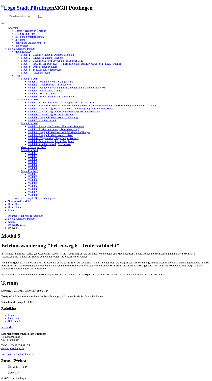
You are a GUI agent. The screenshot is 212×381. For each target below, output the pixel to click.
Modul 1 (32, 153)
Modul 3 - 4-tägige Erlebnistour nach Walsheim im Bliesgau (59, 132)
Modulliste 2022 (29, 123)
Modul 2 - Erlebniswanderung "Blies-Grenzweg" (53, 129)
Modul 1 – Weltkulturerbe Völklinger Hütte (50, 81)
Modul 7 (32, 192)
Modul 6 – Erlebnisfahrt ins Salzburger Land (51, 96)
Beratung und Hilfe (25, 33)
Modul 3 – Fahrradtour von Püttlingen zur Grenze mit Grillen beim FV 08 (66, 87)
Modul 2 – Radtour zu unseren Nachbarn (42, 57)
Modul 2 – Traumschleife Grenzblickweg (49, 84)
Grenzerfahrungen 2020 (33, 147)
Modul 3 (32, 159)
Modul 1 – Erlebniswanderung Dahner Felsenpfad (47, 54)
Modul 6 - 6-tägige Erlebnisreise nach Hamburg (53, 117)
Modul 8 (32, 195)
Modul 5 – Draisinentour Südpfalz (39, 66)
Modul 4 (32, 162)
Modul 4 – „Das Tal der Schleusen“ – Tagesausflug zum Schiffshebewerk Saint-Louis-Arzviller (71, 63)
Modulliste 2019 (29, 150)
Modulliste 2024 (29, 78)
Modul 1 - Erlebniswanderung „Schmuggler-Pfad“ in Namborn (61, 102)
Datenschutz (14, 321)
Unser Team (14, 207)
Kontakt (12, 210)
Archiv (18, 75)
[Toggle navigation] (2, 23)
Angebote (13, 27)
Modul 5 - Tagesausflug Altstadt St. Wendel (50, 114)
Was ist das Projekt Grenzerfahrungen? (35, 198)
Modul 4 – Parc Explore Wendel (45, 90)
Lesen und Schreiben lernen (29, 36)
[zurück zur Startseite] (27, 8)
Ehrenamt (20, 39)
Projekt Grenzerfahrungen (21, 48)
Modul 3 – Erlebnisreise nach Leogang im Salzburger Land (52, 60)
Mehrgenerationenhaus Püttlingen (25, 215)
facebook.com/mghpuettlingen (17, 354)
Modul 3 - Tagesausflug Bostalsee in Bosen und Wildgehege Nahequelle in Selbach (71, 108)
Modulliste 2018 (29, 171)
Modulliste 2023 (29, 99)
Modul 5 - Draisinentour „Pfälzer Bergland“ (51, 141)
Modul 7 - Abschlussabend (42, 120)
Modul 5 (32, 165)
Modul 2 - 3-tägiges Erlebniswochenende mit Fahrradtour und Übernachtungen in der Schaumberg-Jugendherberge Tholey (92, 105)
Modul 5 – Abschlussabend (42, 93)
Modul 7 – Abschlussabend (35, 72)
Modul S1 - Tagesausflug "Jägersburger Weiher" (53, 138)
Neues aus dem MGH (19, 201)
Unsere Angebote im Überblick (31, 30)
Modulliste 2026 (23, 51)
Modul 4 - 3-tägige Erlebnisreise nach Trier (50, 135)
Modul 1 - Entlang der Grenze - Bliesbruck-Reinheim (56, 126)
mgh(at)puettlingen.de (12, 348)
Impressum (13, 318)
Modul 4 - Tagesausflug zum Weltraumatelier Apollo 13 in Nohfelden (64, 111)
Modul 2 (32, 156)
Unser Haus (14, 204)
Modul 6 (32, 168)
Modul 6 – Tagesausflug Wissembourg (41, 69)
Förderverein (21, 45)
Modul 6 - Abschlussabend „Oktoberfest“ (49, 144)
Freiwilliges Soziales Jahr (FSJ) (31, 42)
